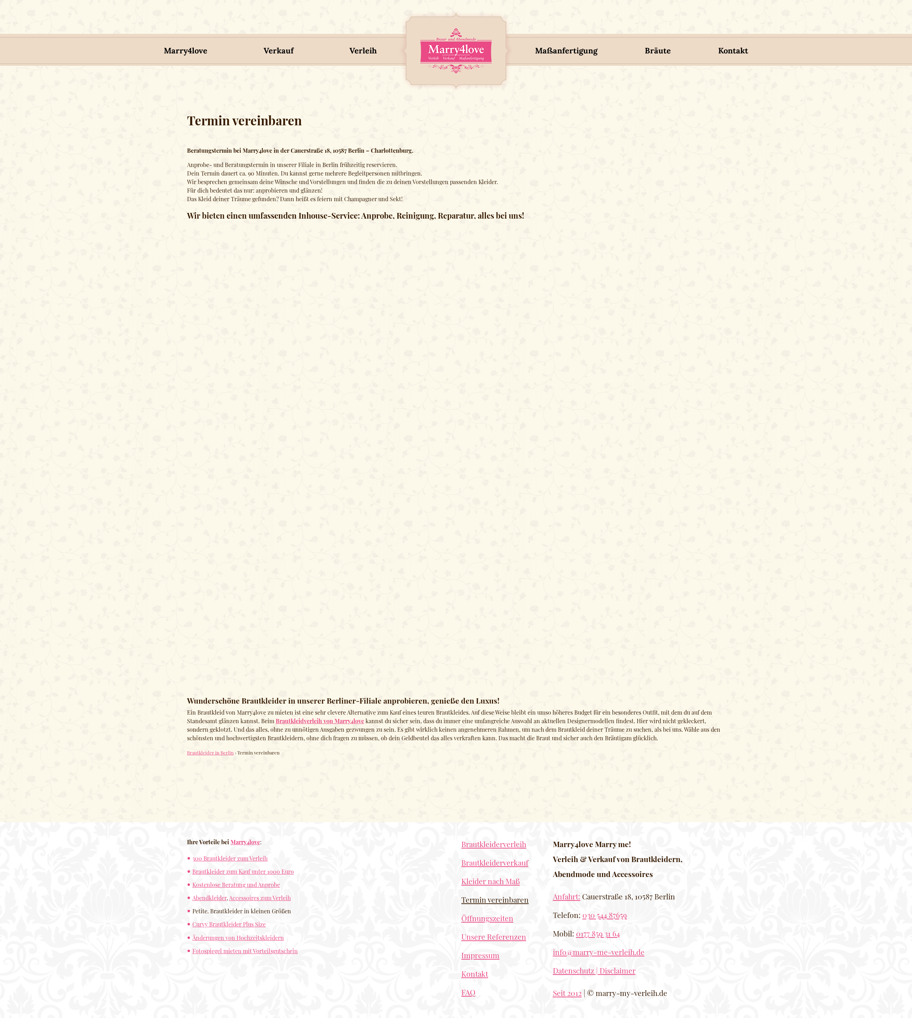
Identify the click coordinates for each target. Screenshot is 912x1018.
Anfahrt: (566, 896)
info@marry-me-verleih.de (598, 952)
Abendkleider (209, 898)
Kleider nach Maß (490, 881)
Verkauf (279, 51)
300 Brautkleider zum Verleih (230, 858)
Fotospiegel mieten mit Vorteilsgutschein (245, 951)
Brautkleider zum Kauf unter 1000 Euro (243, 871)
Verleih (363, 51)
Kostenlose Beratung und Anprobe (236, 884)
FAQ (468, 992)
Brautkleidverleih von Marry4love (320, 721)
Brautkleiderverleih (493, 844)
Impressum (480, 955)
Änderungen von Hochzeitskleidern (238, 937)
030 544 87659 (604, 915)
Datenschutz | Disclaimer (594, 970)
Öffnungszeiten (487, 918)
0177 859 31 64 (598, 933)
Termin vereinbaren (495, 899)
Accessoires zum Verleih (260, 898)
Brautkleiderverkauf (494, 862)
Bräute (658, 51)
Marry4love (185, 51)
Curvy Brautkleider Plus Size (229, 924)
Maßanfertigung (566, 51)
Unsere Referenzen (493, 936)
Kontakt (733, 51)
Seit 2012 (567, 993)
